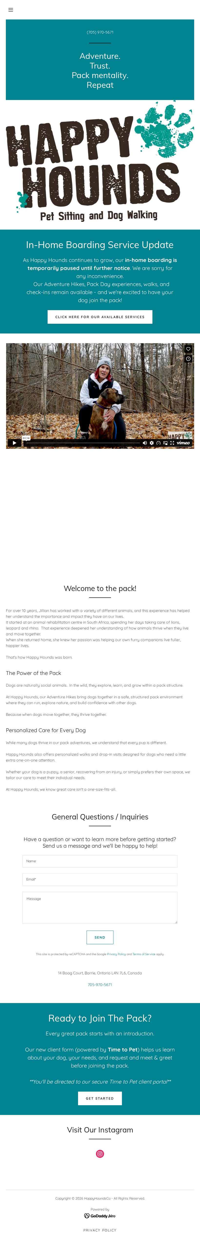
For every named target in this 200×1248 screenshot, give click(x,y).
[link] (100, 86)
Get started (100, 1098)
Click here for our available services (99, 317)
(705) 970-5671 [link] (100, 32)
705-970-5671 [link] (100, 984)
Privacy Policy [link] (116, 954)
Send (100, 937)
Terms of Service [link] (143, 954)
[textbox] (99, 861)
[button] (11, 10)
